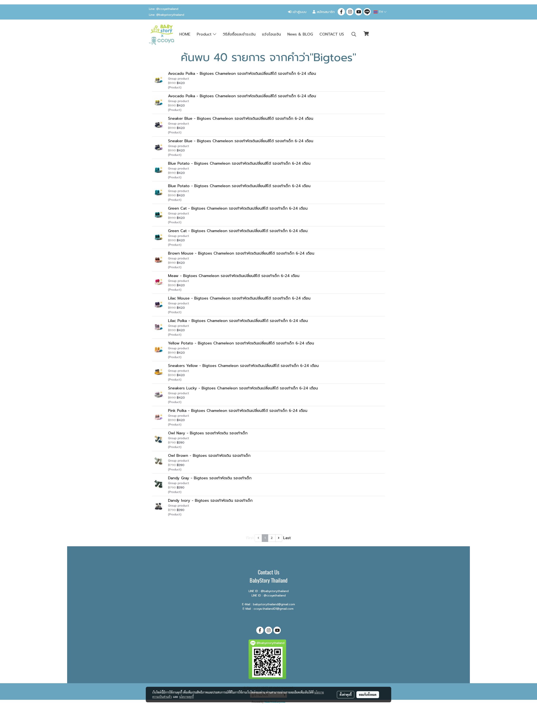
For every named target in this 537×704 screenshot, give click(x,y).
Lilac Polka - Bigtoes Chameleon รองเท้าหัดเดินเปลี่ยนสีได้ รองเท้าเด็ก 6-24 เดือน (238, 321)
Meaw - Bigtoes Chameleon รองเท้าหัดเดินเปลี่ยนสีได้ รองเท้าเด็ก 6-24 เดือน (233, 276)
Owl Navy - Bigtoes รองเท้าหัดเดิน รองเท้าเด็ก (208, 433)
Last (287, 538)
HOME (184, 34)
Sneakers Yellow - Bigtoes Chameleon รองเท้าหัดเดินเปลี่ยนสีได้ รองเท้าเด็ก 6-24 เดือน (243, 366)
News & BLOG (300, 34)
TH (381, 12)
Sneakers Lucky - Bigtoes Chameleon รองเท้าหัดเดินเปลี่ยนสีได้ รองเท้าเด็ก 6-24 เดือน (243, 388)
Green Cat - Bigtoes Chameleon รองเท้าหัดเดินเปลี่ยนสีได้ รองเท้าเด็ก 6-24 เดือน (238, 208)
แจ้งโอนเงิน (271, 34)
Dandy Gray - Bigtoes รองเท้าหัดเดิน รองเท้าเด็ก (210, 478)
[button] (353, 34)
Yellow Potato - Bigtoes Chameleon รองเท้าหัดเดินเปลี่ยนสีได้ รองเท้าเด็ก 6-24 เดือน (241, 343)
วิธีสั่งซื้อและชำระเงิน (239, 34)
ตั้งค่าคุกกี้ (346, 694)
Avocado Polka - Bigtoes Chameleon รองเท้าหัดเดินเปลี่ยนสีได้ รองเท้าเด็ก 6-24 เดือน (242, 73)
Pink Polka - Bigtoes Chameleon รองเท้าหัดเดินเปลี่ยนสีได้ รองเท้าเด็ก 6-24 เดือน (237, 411)
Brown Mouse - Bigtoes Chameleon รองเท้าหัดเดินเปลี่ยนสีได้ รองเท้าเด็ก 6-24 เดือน (241, 253)
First (250, 538)
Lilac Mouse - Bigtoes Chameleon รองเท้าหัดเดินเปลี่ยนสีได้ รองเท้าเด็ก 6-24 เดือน (239, 298)
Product (205, 34)
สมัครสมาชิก (325, 11)
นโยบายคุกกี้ (186, 697)
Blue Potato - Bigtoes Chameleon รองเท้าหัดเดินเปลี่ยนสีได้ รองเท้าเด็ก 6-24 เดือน (239, 163)
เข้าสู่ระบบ (298, 11)
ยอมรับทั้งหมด (368, 694)
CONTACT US (331, 34)
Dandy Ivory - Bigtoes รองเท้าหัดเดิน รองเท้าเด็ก (210, 500)
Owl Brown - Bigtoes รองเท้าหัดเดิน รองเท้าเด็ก (209, 455)
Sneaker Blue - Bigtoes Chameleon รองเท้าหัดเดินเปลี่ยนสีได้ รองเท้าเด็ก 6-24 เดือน (240, 118)
